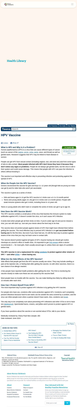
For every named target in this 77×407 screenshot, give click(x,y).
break (66, 297)
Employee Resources (13, 396)
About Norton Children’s (14, 390)
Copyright (67, 355)
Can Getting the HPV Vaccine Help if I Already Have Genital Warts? (35, 335)
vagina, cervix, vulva (25, 152)
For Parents (52, 126)
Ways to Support (28, 387)
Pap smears (53, 242)
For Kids (62, 126)
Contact (25, 390)
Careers (9, 387)
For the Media (27, 396)
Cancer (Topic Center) (59, 335)
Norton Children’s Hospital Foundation (13, 393)
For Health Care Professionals (27, 393)
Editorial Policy (11, 355)
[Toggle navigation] (72, 4)
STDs (17, 254)
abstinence (9, 304)
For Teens (71, 126)
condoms (43, 252)
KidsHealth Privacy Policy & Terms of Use (40, 355)
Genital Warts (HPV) (10, 331)
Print (14, 143)
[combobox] (41, 129)
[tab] (70, 324)
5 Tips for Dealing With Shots (62, 338)
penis (36, 152)
